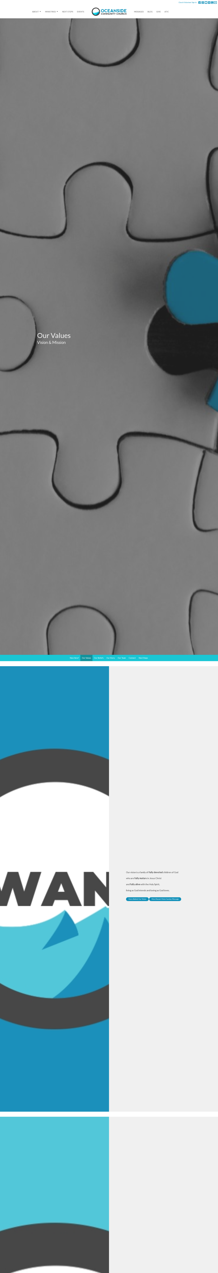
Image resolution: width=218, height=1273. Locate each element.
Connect (132, 658)
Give (158, 11)
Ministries (50, 11)
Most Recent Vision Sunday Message (165, 899)
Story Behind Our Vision (137, 899)
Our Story (110, 658)
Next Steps (67, 11)
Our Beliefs (99, 658)
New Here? (74, 658)
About (35, 11)
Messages (139, 11)
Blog (150, 11)
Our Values (86, 658)
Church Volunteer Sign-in (188, 2)
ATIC (167, 11)
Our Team (122, 658)
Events (80, 11)
